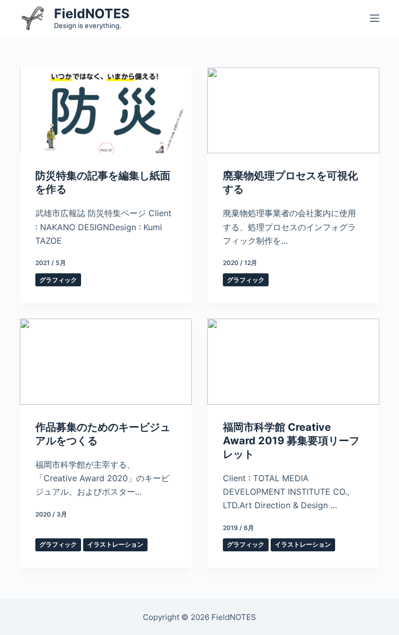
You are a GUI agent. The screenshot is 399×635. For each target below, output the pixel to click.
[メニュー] (374, 18)
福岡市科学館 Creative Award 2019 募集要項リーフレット (291, 440)
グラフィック (58, 280)
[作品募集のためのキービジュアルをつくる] (106, 361)
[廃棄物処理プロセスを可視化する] (293, 110)
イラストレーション (115, 544)
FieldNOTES (91, 13)
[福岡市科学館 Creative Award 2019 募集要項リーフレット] (293, 361)
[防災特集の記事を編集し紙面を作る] (106, 110)
